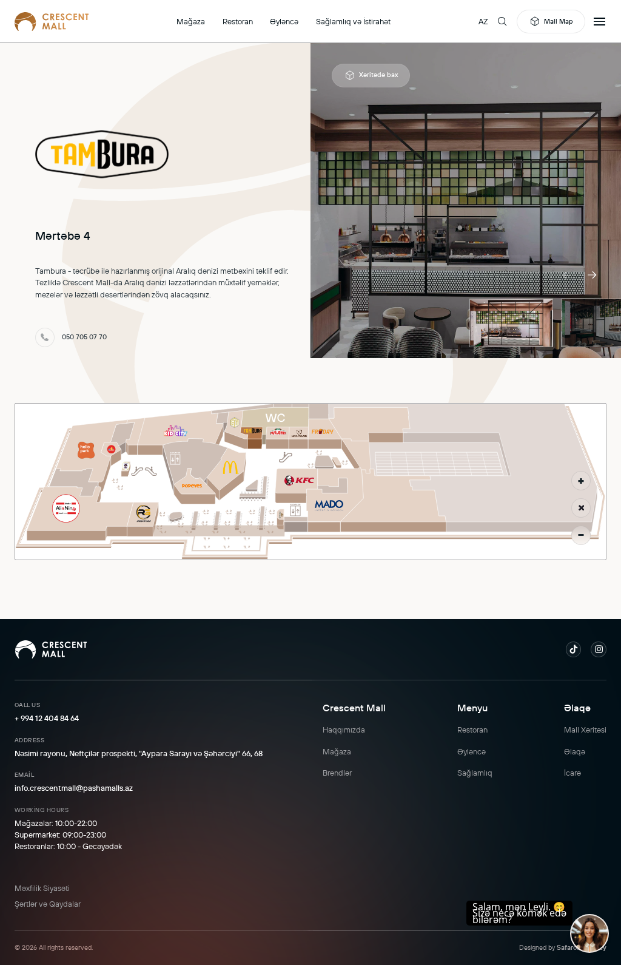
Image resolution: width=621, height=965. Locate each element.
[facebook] (574, 649)
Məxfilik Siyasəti (42, 888)
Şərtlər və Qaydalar (48, 904)
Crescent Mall (354, 708)
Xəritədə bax (378, 74)
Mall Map (558, 21)
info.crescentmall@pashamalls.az (74, 788)
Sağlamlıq (474, 772)
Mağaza (190, 21)
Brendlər (337, 772)
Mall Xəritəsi (585, 729)
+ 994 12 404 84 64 (47, 718)
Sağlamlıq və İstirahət (353, 21)
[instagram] (598, 649)
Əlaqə (577, 708)
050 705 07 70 (84, 337)
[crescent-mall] (52, 21)
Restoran (238, 21)
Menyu (472, 708)
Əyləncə (284, 21)
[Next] (592, 275)
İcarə (572, 772)
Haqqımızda (344, 729)
